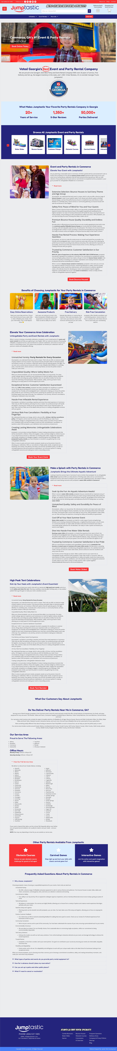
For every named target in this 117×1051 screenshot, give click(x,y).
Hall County (72, 726)
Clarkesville (18, 787)
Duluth (17, 807)
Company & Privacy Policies (97, 1038)
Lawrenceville (49, 773)
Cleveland (17, 790)
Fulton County (89, 726)
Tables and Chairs (39, 715)
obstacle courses (18, 363)
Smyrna (48, 802)
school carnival (72, 201)
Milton (48, 785)
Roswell (48, 799)
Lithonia (48, 778)
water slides (49, 361)
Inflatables (32, 16)
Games (64, 1038)
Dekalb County (45, 728)
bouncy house (76, 200)
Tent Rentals (30, 715)
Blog (90, 1043)
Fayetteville (18, 812)
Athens (12, 741)
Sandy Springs (50, 800)
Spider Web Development (109, 1049)
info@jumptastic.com (31, 1036)
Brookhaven (18, 780)
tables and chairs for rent (21, 589)
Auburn (17, 775)
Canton (17, 783)
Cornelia (17, 795)
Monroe (48, 787)
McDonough (49, 783)
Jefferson (36, 743)
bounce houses (39, 361)
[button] (20, 46)
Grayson (17, 817)
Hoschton (37, 741)
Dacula (17, 800)
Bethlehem (18, 777)
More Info (53, 16)
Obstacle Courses (35, 721)
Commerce (13, 745)
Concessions (79, 1038)
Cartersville (18, 785)
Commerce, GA (76, 174)
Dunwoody (18, 809)
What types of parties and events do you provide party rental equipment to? (42, 959)
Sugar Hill (48, 809)
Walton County (63, 728)
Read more (58, 186)
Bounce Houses (71, 719)
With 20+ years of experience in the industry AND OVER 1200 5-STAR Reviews (75, 254)
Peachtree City (50, 792)
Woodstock (49, 821)
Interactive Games (45, 721)
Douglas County (53, 728)
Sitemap (91, 1040)
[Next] (109, 145)
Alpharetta (17, 770)
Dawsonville (18, 804)
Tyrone (48, 816)
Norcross (48, 790)
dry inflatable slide (46, 365)
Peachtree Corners (51, 794)
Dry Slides (99, 719)
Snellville (48, 804)
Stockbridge (49, 805)
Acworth (17, 768)
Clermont (17, 788)
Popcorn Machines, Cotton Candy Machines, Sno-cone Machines (79, 715)
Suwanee (48, 811)
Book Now (89, 16)
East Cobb (17, 811)
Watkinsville (49, 817)
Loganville (49, 780)
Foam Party (55, 723)
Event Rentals (43, 16)
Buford (17, 782)
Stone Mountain (50, 807)
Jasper (47, 768)
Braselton (12, 743)
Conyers (17, 794)
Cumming (17, 799)
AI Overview (79, 1040)
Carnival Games (101, 715)
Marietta (48, 782)
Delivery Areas (93, 1036)
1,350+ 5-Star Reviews (69, 75)
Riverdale (48, 797)
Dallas (16, 802)
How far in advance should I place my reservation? (32, 963)
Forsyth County (64, 726)
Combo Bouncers (67, 1033)
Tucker (48, 814)
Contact (113, 1)
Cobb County (96, 726)
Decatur (17, 805)
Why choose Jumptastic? (23, 881)
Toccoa (48, 812)
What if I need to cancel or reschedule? (29, 971)
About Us (102, 1)
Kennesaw (49, 772)
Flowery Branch (19, 814)
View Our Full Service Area (23, 762)
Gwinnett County (54, 726)
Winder (36, 745)
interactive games (59, 361)
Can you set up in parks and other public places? (32, 967)
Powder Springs (50, 795)
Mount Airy (49, 788)
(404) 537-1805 (8, 2)
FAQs (108, 1)
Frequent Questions (95, 1033)
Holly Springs (18, 819)
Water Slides (66, 1036)
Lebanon (48, 775)
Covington (17, 797)
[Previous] (8, 145)
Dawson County (80, 726)
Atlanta (17, 773)
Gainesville (13, 747)
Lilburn (48, 777)
